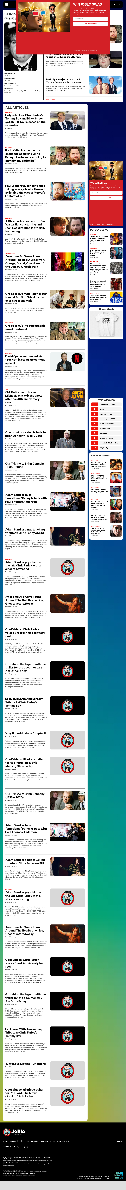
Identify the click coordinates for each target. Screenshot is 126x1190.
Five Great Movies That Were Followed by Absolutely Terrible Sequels (99, 504)
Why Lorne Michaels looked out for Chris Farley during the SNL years (64, 55)
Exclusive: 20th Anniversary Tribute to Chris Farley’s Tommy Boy (24, 702)
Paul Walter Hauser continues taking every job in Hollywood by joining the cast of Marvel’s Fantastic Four (25, 191)
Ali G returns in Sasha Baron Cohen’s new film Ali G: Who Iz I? (98, 297)
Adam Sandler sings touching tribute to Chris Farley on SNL (25, 531)
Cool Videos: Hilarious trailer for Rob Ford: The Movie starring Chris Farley (24, 763)
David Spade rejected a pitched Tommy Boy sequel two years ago (64, 80)
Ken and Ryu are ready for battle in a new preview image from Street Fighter (98, 283)
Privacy (120, 1141)
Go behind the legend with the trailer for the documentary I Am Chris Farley (25, 667)
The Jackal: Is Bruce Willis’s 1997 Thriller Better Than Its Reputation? (98, 531)
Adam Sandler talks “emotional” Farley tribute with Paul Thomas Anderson (26, 498)
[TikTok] (115, 4)
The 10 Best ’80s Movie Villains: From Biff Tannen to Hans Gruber (99, 517)
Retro (52, 1141)
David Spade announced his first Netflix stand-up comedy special (25, 359)
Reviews (26, 1141)
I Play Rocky (104, 448)
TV (20, 1141)
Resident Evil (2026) (107, 424)
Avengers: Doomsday (107, 404)
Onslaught (103, 433)
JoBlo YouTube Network (12, 1162)
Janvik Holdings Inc (34, 1160)
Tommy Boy (16, 91)
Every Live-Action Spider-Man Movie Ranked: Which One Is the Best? (99, 477)
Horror (13, 1141)
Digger (102, 409)
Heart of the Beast (106, 438)
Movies (5, 1141)
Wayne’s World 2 (34, 91)
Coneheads (7, 92)
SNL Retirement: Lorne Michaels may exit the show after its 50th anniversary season (23, 397)
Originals (44, 1141)
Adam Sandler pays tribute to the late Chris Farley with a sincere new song (24, 565)
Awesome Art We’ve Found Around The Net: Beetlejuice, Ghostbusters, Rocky (24, 600)
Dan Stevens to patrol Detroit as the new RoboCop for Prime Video (98, 252)
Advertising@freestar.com (27, 1175)
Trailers (34, 1141)
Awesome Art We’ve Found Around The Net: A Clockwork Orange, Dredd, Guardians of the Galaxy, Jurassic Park (25, 261)
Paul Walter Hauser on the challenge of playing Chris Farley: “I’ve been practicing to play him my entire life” (25, 155)
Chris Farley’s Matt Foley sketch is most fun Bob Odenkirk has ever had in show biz (26, 297)
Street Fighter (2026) (107, 419)
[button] (6, 4)
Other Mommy (105, 428)
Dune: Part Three (106, 414)
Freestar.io (32, 1173)
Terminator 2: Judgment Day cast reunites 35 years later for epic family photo (99, 239)
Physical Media (63, 1141)
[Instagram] (111, 4)
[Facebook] (21, 1147)
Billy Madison (8, 91)
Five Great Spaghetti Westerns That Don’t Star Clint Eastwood (98, 464)
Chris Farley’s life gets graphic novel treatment (25, 327)
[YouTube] (14, 1147)
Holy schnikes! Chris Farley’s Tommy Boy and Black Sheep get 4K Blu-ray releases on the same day (25, 120)
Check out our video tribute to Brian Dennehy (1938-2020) (25, 434)
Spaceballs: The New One (109, 443)
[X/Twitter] (18, 1147)
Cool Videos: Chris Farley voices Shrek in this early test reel (25, 633)
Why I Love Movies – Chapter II (25, 733)
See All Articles (50, 99)
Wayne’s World (24, 91)
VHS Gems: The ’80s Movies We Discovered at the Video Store (99, 491)
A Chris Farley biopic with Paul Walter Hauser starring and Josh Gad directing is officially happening (25, 226)
